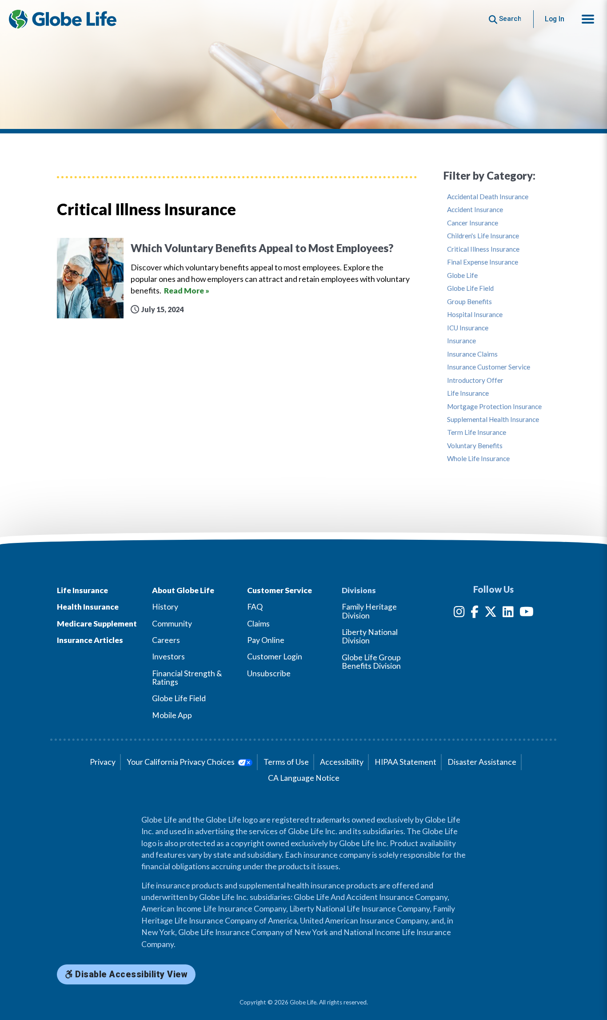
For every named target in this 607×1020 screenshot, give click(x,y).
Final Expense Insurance (482, 262)
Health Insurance (88, 606)
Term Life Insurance (476, 432)
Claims (258, 623)
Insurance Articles (90, 640)
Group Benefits (469, 301)
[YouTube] (526, 613)
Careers (166, 640)
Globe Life (462, 275)
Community (172, 623)
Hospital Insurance (475, 314)
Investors (168, 656)
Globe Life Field (470, 288)
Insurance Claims (472, 354)
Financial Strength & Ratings (187, 678)
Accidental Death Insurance (487, 197)
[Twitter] (490, 613)
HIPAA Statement (405, 762)
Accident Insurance (475, 209)
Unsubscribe (269, 673)
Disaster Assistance (481, 762)
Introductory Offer (475, 380)
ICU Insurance (467, 328)
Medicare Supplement (97, 623)
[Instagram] (459, 613)
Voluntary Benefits (475, 446)
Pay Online (265, 640)
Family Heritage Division (369, 611)
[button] (588, 19)
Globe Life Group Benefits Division (371, 662)
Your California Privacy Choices (181, 762)
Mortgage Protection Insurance (494, 406)
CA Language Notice (303, 778)
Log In (554, 19)
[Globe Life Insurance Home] (62, 19)
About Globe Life (183, 590)
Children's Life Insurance (483, 236)
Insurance (461, 341)
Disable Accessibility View (130, 974)
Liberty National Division (370, 636)
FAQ (255, 606)
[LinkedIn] (508, 613)
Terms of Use (286, 762)
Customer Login (274, 656)
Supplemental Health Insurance (493, 419)
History (165, 606)
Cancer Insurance (472, 223)
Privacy (103, 762)
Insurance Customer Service (488, 367)
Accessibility (341, 762)
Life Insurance (468, 393)
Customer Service (279, 590)
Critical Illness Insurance (483, 249)
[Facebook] (475, 613)
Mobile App (172, 715)
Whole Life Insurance (478, 458)
